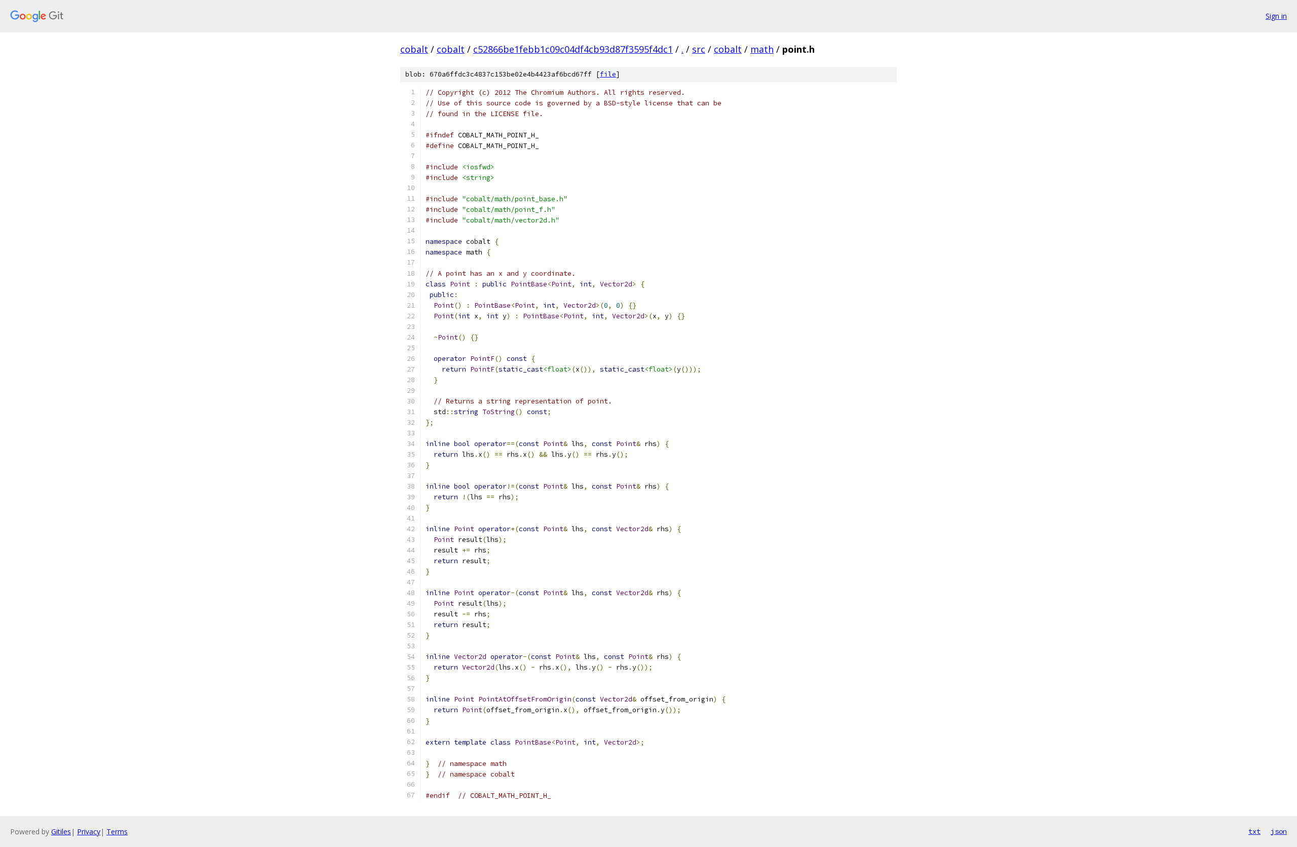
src (698, 49)
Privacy (88, 831)
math (762, 49)
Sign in (1276, 16)
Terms (117, 831)
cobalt (414, 49)
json (1279, 831)
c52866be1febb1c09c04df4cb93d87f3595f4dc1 (573, 49)
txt (1254, 831)
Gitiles (61, 831)
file (608, 74)
